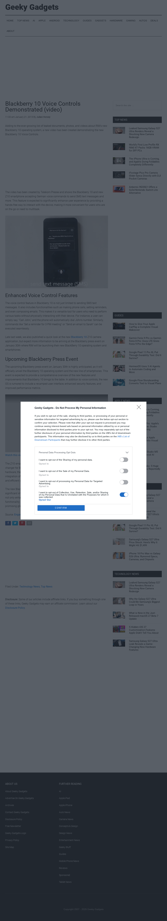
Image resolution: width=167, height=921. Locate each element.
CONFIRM (61, 508)
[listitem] (83, 452)
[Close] (140, 408)
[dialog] (83, 460)
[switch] (124, 459)
